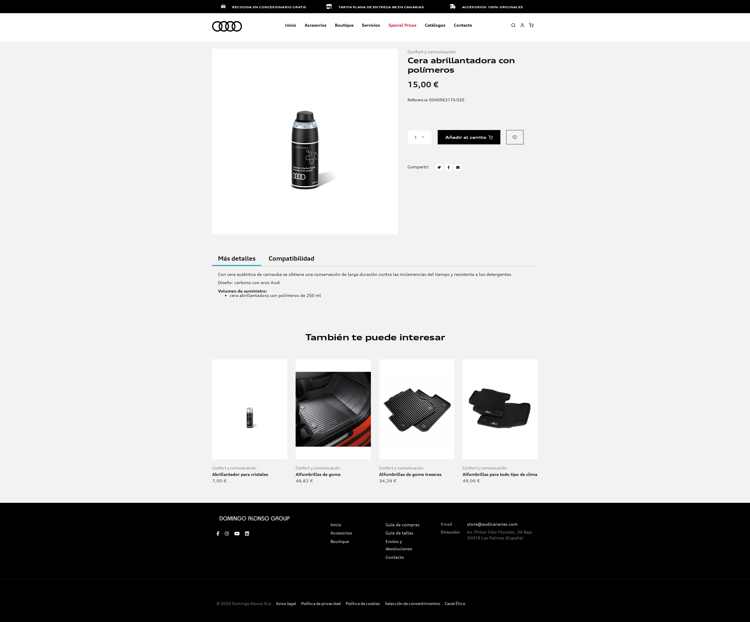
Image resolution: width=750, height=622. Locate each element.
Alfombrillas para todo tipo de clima (500, 474)
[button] (515, 137)
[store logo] (227, 26)
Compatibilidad (291, 258)
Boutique (344, 25)
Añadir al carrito (465, 137)
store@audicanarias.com (492, 524)
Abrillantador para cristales (240, 474)
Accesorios (341, 533)
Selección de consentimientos (412, 604)
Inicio (290, 25)
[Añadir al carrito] (249, 450)
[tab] (236, 261)
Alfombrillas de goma (318, 474)
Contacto (463, 25)
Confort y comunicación (432, 51)
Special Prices (402, 25)
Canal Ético (455, 604)
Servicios (371, 25)
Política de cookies (363, 604)
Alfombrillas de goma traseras (410, 474)
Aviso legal (286, 604)
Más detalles (236, 258)
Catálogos (435, 25)
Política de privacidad (321, 604)
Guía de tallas (399, 533)
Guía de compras (403, 524)
